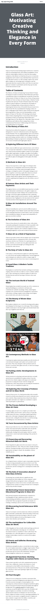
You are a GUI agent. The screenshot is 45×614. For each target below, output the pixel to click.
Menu (41, 1)
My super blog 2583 (7, 1)
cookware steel (19, 587)
